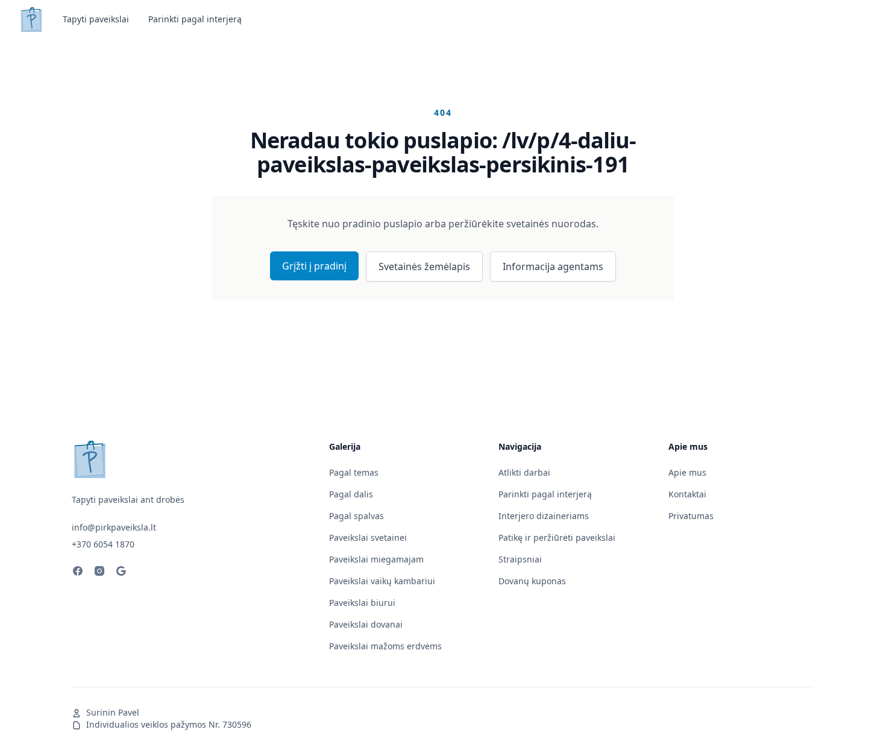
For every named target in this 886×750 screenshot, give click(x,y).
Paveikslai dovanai (366, 624)
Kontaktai (687, 494)
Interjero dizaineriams (543, 516)
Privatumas (691, 516)
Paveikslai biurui (362, 602)
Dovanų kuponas (532, 581)
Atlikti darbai (524, 472)
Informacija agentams (553, 266)
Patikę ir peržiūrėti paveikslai (556, 537)
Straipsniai (520, 559)
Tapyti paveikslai (96, 19)
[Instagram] (99, 573)
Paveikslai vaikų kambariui (382, 581)
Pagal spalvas (356, 516)
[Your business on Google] (121, 573)
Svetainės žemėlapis (424, 266)
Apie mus (687, 472)
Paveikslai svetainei (368, 537)
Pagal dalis (351, 494)
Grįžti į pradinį (314, 266)
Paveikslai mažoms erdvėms (385, 646)
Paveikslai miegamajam (376, 559)
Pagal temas (354, 472)
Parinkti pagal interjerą (195, 19)
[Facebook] (78, 573)
